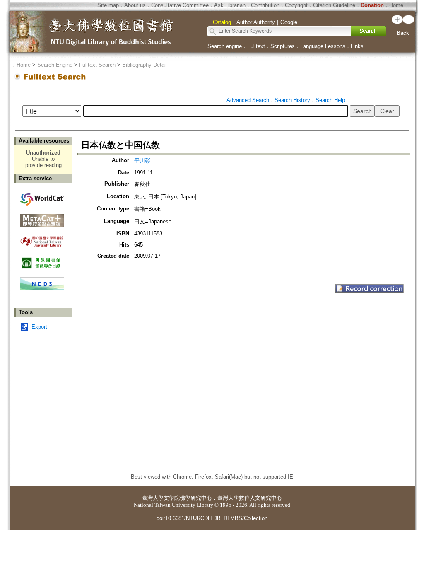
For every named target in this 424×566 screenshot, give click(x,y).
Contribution (265, 5)
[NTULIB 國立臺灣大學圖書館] (42, 238)
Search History (292, 100)
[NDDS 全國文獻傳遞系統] (42, 288)
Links (357, 46)
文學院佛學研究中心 (188, 498)
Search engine (224, 46)
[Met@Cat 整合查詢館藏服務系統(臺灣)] (42, 217)
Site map (108, 5)
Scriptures (282, 46)
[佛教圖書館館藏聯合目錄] (42, 259)
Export (39, 327)
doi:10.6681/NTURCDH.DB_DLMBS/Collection (212, 518)
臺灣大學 (153, 498)
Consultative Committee (180, 5)
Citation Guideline (334, 5)
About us (135, 5)
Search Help (330, 100)
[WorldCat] (42, 197)
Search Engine (54, 65)
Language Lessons (322, 46)
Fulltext (256, 46)
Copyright (296, 5)
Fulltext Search (97, 65)
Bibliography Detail (144, 65)
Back (403, 33)
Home (396, 5)
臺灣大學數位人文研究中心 (249, 498)
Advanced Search (247, 100)
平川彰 (142, 160)
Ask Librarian (230, 5)
